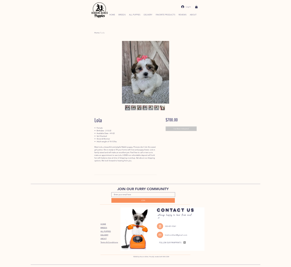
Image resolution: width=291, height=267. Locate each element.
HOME (103, 224)
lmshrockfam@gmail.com (176, 235)
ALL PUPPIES (105, 231)
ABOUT (103, 239)
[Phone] (160, 226)
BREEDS (103, 228)
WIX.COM (166, 256)
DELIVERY (104, 235)
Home (96, 33)
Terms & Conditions (109, 242)
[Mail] (160, 235)
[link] (196, 6)
